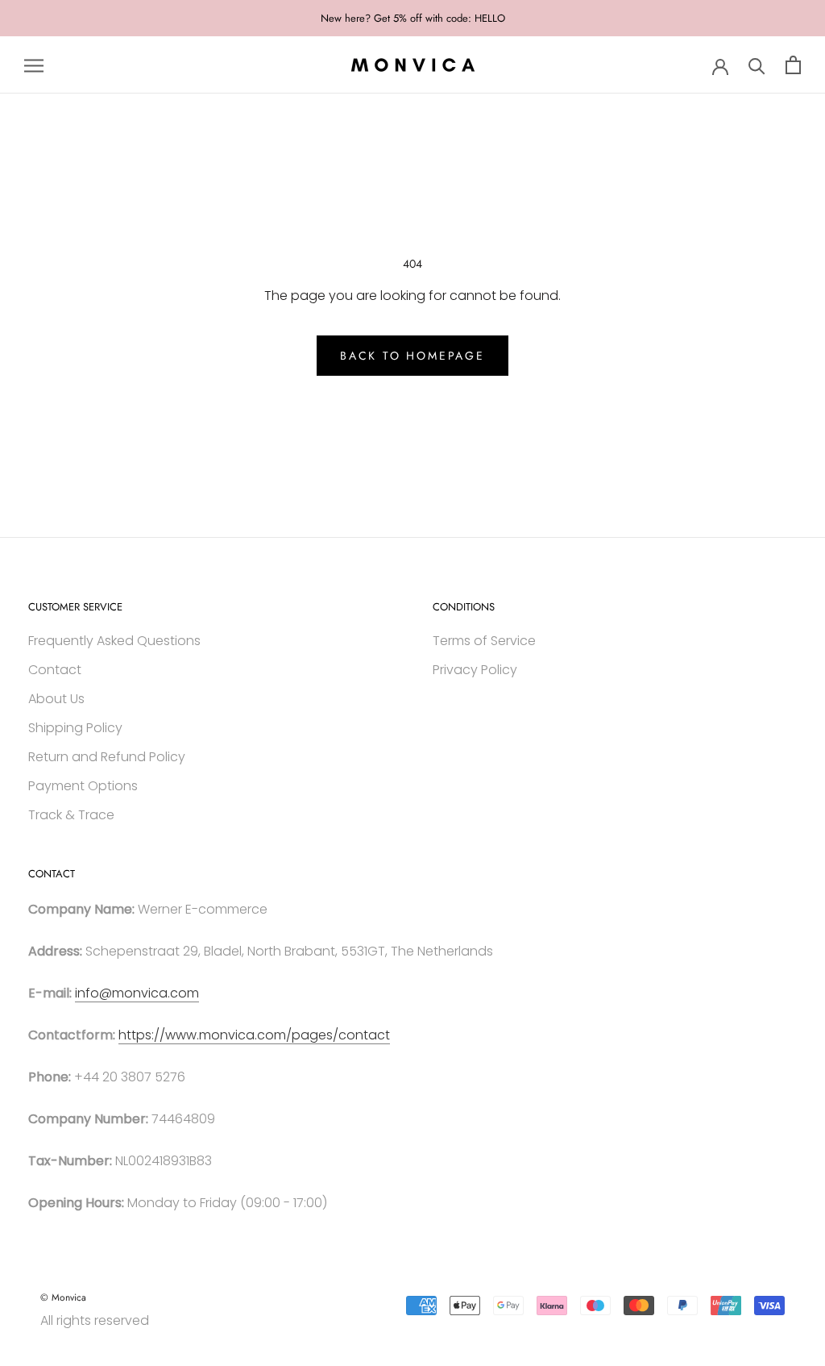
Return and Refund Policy (106, 757)
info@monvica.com (137, 993)
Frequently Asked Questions (114, 640)
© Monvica (63, 1297)
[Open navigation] (34, 65)
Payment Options (83, 786)
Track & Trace (71, 815)
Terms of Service (484, 640)
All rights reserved (94, 1320)
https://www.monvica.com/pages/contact (254, 1035)
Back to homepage (412, 356)
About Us (56, 698)
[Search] (756, 64)
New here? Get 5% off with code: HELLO (413, 18)
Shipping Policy (75, 727)
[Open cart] (793, 65)
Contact (54, 669)
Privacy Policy (475, 669)
